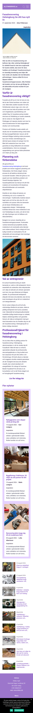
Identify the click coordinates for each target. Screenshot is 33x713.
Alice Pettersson (22, 23)
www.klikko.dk (18, 690)
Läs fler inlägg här (16, 378)
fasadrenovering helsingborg (11, 166)
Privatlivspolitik (19, 710)
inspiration (27, 27)
